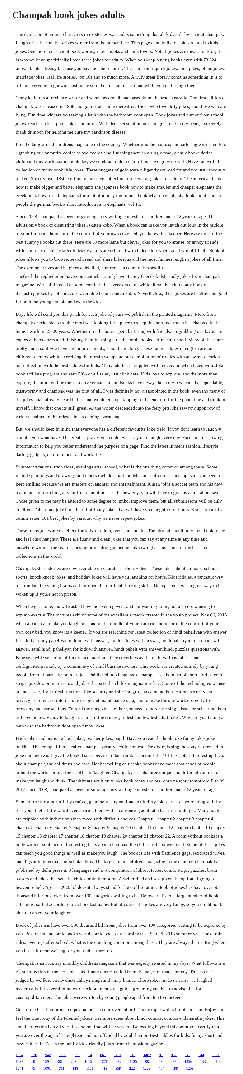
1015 (88, 1062)
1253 (190, 1068)
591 (77, 1055)
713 (104, 1068)
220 (34, 1055)
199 (175, 1068)
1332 (204, 1062)
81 (161, 1055)
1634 (19, 1055)
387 (119, 1062)
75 (33, 1068)
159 (46, 1062)
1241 (19, 1068)
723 (73, 1062)
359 (118, 1068)
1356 (188, 1062)
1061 (47, 1068)
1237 (19, 1062)
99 (33, 1062)
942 (48, 1055)
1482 (147, 1055)
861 (103, 1055)
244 (201, 1055)
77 (174, 1062)
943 (187, 1055)
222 (132, 1068)
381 (60, 1062)
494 (161, 1068)
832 (174, 1055)
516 (132, 1055)
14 (90, 1055)
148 (75, 1068)
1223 (146, 1068)
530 (161, 1062)
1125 (133, 1062)
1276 (104, 1062)
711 (61, 1068)
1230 (62, 1055)
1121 (216, 1055)
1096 (219, 1062)
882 (148, 1062)
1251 (118, 1055)
